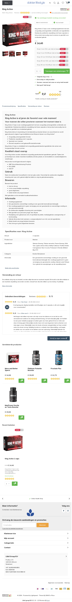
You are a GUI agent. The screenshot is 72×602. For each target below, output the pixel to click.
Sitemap (67, 583)
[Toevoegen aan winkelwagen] (15, 484)
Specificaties (22, 106)
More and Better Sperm (11, 369)
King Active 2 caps (12, 459)
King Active (9, 13)
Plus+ (53, 595)
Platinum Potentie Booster (35, 369)
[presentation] (29, 32)
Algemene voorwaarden (55, 583)
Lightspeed (34, 595)
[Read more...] (36, 3)
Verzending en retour (35, 106)
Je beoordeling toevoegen (40, 13)
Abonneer (42, 525)
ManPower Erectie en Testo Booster (12, 406)
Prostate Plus (56, 368)
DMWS (48, 595)
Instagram (68, 510)
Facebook (63, 510)
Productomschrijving (9, 106)
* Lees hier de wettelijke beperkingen (12, 528)
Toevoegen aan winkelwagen (21, 381)
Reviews (46, 106)
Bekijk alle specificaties (12, 268)
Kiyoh (48, 600)
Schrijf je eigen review (58, 338)
